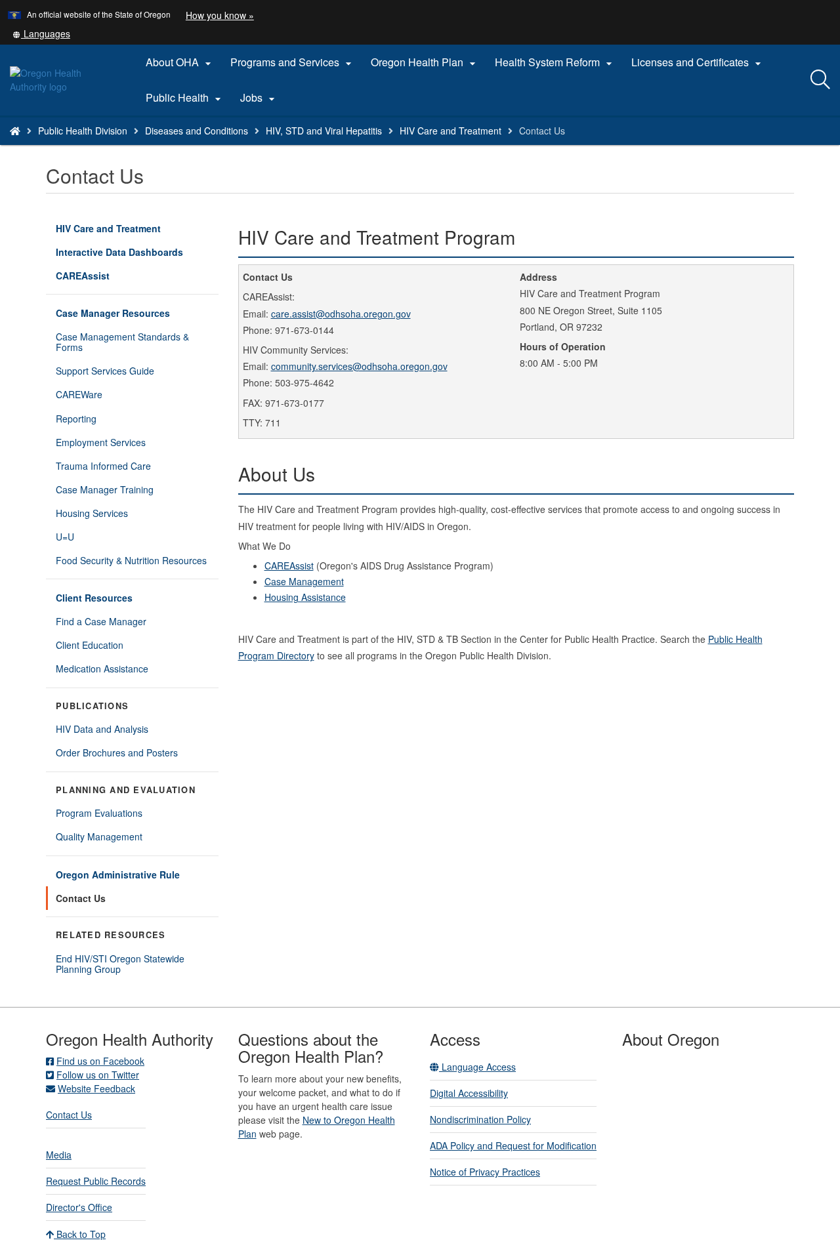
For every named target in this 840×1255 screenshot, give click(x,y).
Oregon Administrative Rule (118, 874)
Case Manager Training (105, 489)
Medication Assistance (102, 668)
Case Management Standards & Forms (122, 342)
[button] (41, 33)
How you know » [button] (220, 15)
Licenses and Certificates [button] (698, 62)
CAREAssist (83, 275)
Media (59, 1154)
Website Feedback (96, 1088)
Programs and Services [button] (292, 62)
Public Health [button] (185, 98)
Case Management (304, 581)
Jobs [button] (259, 98)
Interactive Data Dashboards (137, 254)
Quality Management (99, 836)
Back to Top (80, 1234)
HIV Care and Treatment (450, 130)
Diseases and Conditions (196, 130)
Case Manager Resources (113, 312)
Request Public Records (96, 1180)
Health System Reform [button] (555, 62)
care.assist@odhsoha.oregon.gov (341, 313)
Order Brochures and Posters (117, 752)
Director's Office (79, 1207)
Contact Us (81, 898)
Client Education (89, 644)
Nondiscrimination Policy (480, 1119)
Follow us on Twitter (97, 1074)
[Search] (820, 80)
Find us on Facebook (100, 1060)
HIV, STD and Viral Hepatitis (324, 130)
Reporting (76, 418)
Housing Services (92, 513)
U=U (65, 536)
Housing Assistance (305, 597)
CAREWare (79, 394)
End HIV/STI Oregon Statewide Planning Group (120, 964)
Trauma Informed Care (103, 465)
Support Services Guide (105, 370)
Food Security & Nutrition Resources (131, 560)
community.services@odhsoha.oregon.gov (359, 366)
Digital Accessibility (469, 1093)
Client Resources (94, 597)
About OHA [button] (180, 62)
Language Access (477, 1066)
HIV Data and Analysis (102, 728)
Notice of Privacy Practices (485, 1171)
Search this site (137, 147)
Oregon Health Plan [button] (425, 62)
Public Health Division (82, 130)
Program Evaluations (99, 812)
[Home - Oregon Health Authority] (15, 130)
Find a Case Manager (101, 621)
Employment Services (101, 442)
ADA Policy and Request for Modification (513, 1145)
